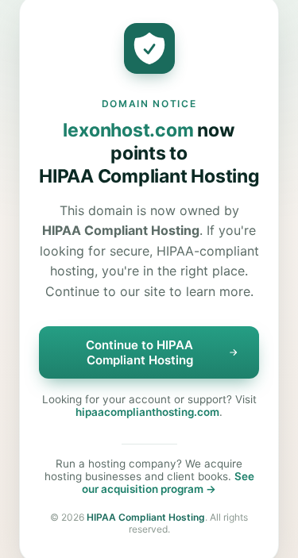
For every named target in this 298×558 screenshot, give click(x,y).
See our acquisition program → (168, 482)
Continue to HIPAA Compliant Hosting (139, 352)
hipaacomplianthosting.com (147, 412)
